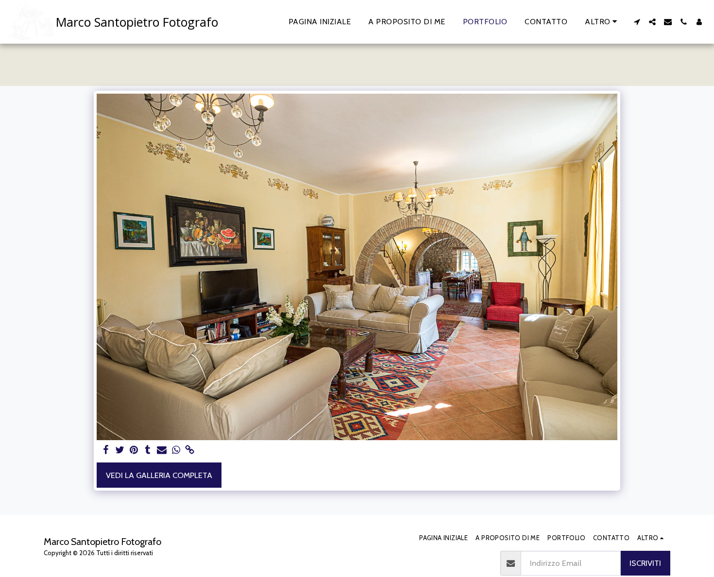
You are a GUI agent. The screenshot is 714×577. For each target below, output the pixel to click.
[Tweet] (120, 450)
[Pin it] (134, 450)
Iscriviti (645, 563)
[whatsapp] (176, 450)
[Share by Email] (162, 450)
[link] (190, 450)
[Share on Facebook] (106, 450)
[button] (636, 22)
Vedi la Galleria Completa (159, 475)
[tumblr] (148, 450)
